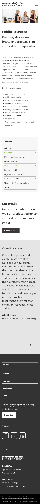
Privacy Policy (5, 501)
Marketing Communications (16, 157)
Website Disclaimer (14, 501)
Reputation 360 (10, 161)
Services (8, 152)
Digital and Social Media (14, 174)
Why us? (8, 148)
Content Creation (11, 178)
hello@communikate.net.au (13, 486)
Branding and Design (13, 170)
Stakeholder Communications (16, 183)
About (8, 141)
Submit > (9, 415)
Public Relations (11, 165)
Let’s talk (9, 203)
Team (6, 187)
